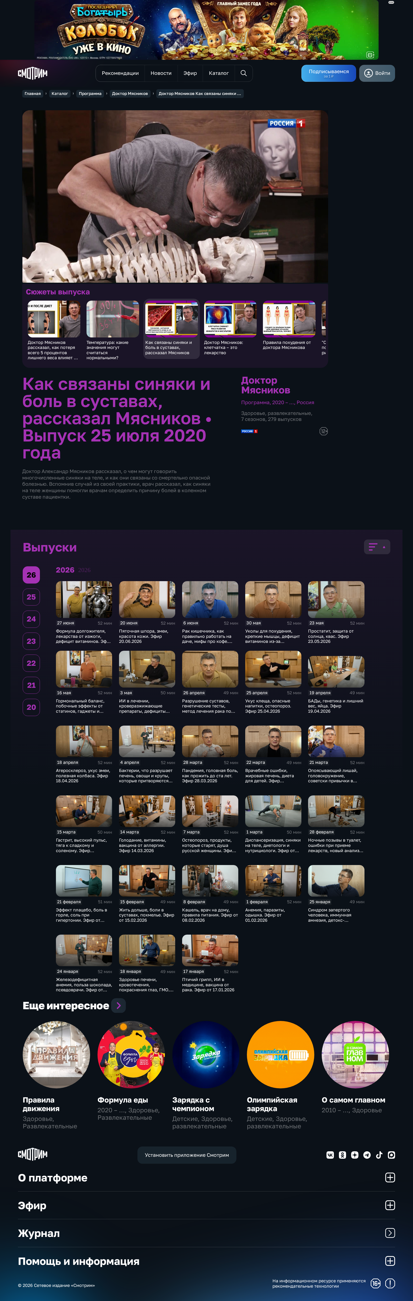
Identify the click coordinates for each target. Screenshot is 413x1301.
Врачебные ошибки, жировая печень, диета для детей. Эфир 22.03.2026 (269, 778)
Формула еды (123, 1099)
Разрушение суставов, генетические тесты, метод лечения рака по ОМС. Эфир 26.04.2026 (206, 708)
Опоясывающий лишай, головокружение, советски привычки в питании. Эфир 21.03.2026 (335, 778)
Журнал (39, 1233)
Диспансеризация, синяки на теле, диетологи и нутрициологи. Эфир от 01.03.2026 (273, 847)
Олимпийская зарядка (272, 1104)
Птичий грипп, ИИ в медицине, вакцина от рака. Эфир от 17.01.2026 (208, 984)
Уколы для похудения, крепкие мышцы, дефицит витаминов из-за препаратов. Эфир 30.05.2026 (272, 641)
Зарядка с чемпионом (193, 1104)
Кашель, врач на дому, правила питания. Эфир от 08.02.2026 (210, 915)
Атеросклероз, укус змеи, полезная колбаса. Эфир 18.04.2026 (83, 775)
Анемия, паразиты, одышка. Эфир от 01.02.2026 (265, 915)
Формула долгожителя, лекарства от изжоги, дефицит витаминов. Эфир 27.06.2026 (84, 638)
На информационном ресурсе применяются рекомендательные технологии (319, 1283)
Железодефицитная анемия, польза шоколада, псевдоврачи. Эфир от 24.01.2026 (84, 987)
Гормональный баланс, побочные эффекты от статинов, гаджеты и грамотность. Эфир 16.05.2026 (80, 711)
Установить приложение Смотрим (187, 1155)
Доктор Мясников (130, 93)
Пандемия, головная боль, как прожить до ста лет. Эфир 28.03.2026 (210, 775)
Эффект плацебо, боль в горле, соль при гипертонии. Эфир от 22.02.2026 (81, 917)
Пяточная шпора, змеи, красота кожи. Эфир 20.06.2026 (143, 636)
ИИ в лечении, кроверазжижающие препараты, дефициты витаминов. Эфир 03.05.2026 (142, 711)
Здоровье (253, 413)
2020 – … (283, 402)
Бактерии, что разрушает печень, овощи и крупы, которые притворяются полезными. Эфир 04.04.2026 (146, 781)
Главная (33, 93)
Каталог (60, 93)
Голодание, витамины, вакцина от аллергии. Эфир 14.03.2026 (142, 845)
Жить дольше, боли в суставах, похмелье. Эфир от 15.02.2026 (146, 915)
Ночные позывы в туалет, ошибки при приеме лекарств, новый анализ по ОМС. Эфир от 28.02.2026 (334, 850)
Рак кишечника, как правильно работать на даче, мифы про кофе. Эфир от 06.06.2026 (206, 638)
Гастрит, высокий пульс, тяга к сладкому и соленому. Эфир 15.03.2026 (81, 847)
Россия (305, 402)
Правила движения (41, 1104)
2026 (84, 570)
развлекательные (289, 413)
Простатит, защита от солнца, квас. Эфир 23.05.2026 (331, 636)
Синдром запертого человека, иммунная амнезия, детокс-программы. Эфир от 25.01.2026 (330, 920)
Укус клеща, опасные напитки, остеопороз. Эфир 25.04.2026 (268, 706)
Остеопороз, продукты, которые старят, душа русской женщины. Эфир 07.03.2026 (208, 847)
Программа (90, 93)
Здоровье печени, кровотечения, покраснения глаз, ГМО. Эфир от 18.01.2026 (144, 987)
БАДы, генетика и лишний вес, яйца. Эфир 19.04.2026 (335, 706)
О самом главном (353, 1099)
